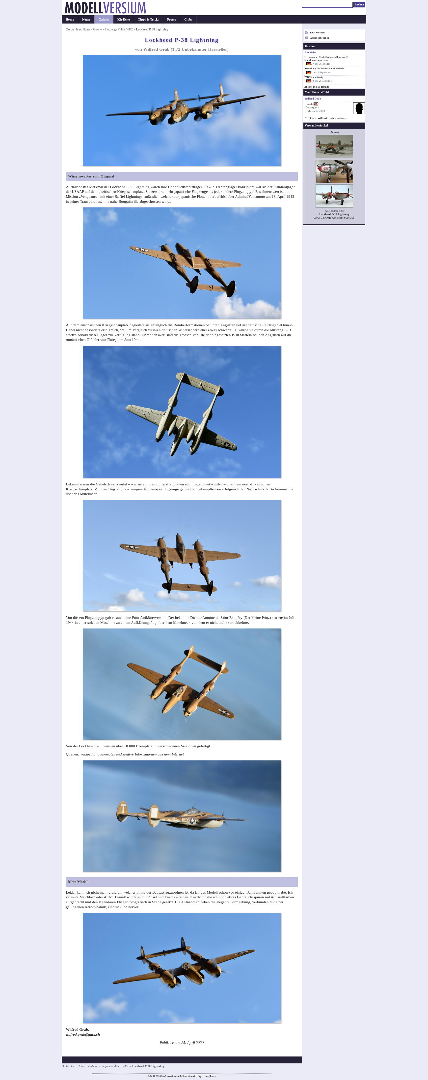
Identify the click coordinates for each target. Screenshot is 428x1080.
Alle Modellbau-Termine (316, 87)
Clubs (188, 19)
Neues (86, 19)
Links (213, 1076)
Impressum (203, 1076)
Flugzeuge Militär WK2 (119, 29)
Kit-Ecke (123, 19)
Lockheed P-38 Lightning (334, 214)
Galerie (104, 19)
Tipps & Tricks (148, 19)
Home (70, 19)
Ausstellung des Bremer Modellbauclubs (324, 68)
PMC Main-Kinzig (313, 77)
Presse (171, 19)
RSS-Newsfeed (317, 32)
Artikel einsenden (319, 37)
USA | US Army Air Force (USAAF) (334, 217)
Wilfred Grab (326, 118)
